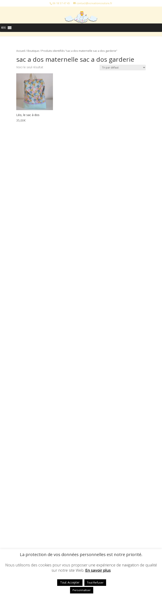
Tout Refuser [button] (95, 582)
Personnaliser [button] (82, 590)
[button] (3, 27)
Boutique (33, 51)
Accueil (20, 51)
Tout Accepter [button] (70, 582)
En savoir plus (98, 570)
